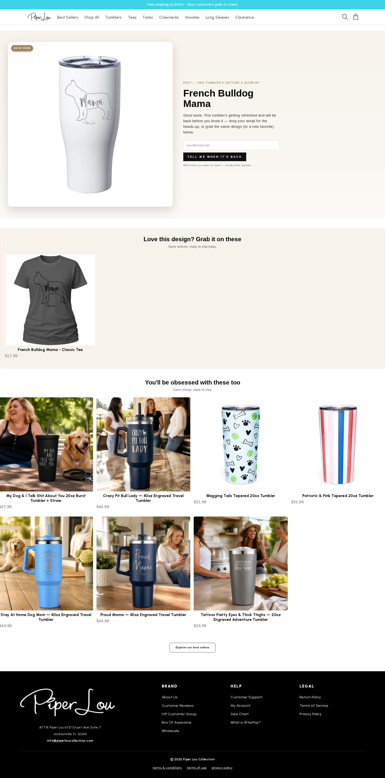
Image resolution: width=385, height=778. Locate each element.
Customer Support (246, 697)
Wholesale (170, 731)
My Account (241, 705)
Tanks (148, 17)
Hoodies (192, 17)
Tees (132, 17)
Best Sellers (67, 17)
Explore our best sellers (193, 647)
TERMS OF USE (197, 768)
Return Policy (310, 697)
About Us (170, 697)
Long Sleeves (217, 17)
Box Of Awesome (176, 722)
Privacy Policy (310, 714)
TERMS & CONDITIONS (167, 768)
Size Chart (240, 714)
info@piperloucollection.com (70, 740)
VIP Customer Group (179, 714)
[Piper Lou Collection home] (70, 702)
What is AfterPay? (245, 722)
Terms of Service (314, 705)
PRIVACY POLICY (222, 768)
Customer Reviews (178, 705)
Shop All (91, 17)
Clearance (244, 17)
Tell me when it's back (214, 156)
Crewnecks (169, 17)
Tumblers (113, 17)
